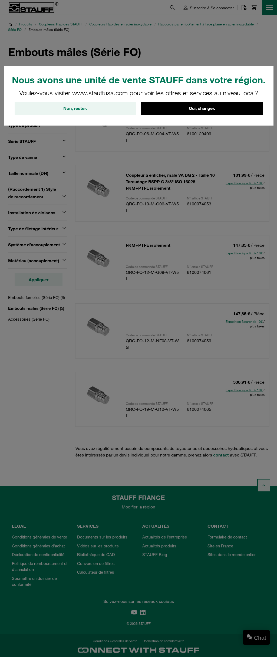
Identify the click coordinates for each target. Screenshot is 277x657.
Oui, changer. (202, 108)
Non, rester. (75, 108)
